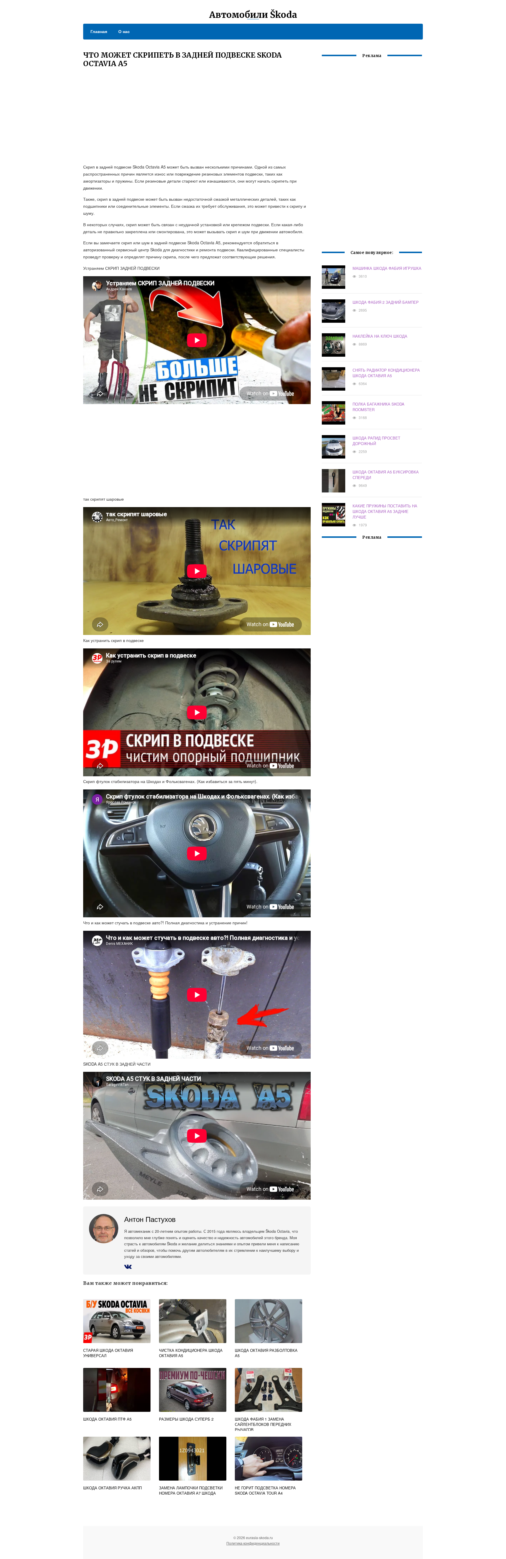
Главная (98, 31)
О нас (124, 31)
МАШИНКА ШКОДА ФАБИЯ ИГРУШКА (387, 268)
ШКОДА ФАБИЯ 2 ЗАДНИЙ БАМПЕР (386, 302)
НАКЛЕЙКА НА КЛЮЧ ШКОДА (380, 336)
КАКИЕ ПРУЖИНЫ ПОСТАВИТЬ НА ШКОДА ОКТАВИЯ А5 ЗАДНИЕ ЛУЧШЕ (385, 511)
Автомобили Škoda (253, 14)
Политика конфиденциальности (253, 1543)
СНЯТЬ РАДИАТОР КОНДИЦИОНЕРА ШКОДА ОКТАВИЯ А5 (386, 372)
